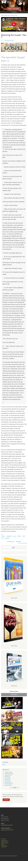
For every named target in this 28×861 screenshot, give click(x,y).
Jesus (14, 536)
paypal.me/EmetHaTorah (7, 830)
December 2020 (8, 783)
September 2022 (8, 773)
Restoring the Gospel (9, 40)
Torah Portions (4, 845)
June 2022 (7, 778)
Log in (4, 764)
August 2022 (7, 775)
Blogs (6, 15)
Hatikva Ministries (4, 843)
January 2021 (7, 782)
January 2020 (7, 785)
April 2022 (7, 780)
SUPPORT (6, 799)
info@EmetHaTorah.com (7, 825)
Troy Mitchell (3, 846)
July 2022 (7, 776)
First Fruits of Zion (5, 841)
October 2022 (8, 772)
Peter (24, 536)
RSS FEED (14, 695)
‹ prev (11, 787)
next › (18, 787)
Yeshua (19, 536)
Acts (2, 538)
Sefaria (2, 844)
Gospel (3, 536)
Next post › (18, 541)
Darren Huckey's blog (12, 15)
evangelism (9, 536)
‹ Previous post (10, 541)
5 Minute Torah (4, 840)
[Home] (5, 3)
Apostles (7, 538)
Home (2, 15)
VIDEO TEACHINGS (13, 8)
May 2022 (7, 779)
